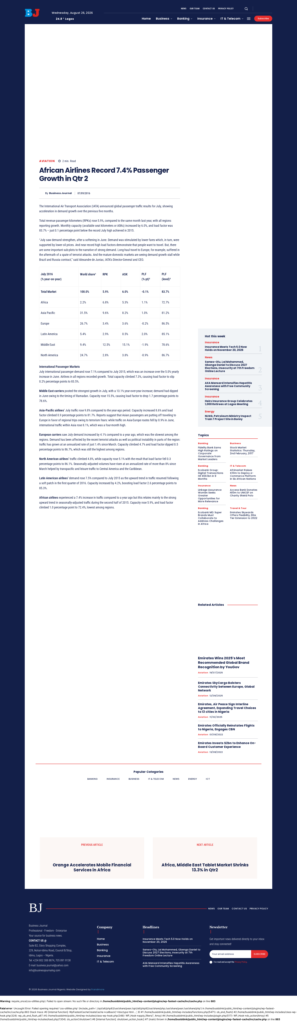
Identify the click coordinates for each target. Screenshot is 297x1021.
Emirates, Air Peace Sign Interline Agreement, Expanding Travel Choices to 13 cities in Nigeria (227, 708)
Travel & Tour (238, 508)
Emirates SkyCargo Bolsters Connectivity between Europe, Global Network (226, 686)
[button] (246, 8)
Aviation (47, 161)
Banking (203, 443)
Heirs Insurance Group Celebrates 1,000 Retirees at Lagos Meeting (228, 402)
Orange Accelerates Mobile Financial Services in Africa (92, 868)
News (208, 357)
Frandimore (97, 989)
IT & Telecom (238, 466)
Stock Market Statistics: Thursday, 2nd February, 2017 (242, 450)
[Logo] (36, 13)
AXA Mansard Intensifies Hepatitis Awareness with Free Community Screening (228, 386)
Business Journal (60, 193)
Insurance (212, 342)
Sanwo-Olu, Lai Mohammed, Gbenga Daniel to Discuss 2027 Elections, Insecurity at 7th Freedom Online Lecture (229, 366)
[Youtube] (271, 9)
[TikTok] (250, 990)
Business (235, 443)
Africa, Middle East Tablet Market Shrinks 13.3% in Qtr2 (205, 868)
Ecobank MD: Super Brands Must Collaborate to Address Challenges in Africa (210, 518)
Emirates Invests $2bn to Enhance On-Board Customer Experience (227, 745)
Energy (209, 411)
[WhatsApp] (168, 193)
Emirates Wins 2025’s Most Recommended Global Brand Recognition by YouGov (223, 662)
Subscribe (260, 954)
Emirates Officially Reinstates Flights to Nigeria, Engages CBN (226, 727)
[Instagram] (263, 9)
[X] (267, 9)
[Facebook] (258, 9)
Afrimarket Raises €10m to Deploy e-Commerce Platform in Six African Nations (243, 474)
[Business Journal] (42, 193)
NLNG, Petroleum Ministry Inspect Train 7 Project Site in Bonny (228, 417)
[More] (176, 193)
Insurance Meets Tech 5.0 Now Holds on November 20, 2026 (226, 348)
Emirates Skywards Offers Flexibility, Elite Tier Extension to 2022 (243, 515)
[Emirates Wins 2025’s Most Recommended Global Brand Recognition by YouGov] (228, 632)
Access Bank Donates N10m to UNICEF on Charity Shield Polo (243, 492)
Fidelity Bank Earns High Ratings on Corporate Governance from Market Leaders (209, 453)
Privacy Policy (241, 962)
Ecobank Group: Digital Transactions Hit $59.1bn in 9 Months (210, 474)
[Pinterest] (160, 193)
